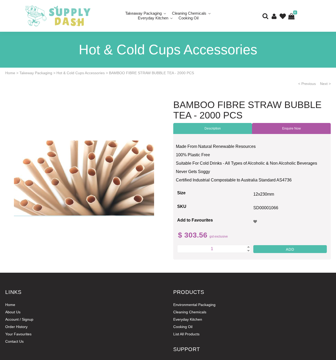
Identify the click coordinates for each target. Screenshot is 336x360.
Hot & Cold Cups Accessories (80, 73)
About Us (12, 312)
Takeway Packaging (35, 73)
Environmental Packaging (194, 305)
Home (10, 73)
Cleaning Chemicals (189, 312)
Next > (325, 84)
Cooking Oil (188, 18)
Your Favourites (18, 334)
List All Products (186, 334)
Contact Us (14, 341)
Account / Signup (19, 319)
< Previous (307, 84)
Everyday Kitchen (153, 18)
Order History (16, 327)
